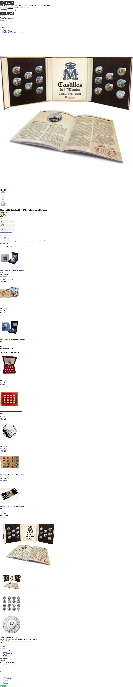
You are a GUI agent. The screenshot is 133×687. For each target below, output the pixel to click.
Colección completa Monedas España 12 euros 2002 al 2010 (10, 442)
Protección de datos (5, 664)
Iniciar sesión (2, 235)
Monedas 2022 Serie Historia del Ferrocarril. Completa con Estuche (12, 506)
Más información (3, 8)
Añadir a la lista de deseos (6, 232)
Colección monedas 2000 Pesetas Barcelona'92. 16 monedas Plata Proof (12, 474)
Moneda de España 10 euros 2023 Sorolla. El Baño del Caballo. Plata (12, 339)
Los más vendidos (5, 654)
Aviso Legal (4, 667)
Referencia (2, 243)
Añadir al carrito (4, 218)
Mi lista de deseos (5, 683)
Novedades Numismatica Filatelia (8, 653)
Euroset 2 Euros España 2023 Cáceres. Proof (8, 304)
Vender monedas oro (5, 656)
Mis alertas (4, 682)
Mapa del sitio (4, 655)
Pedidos (3, 679)
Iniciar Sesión (5, 9)
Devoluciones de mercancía (7, 678)
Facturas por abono (5, 680)
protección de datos (72, 644)
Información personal (5, 677)
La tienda (4, 669)
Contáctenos (4, 668)
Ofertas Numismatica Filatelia (7, 652)
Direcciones (4, 681)
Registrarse (7, 235)
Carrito (1, 9)
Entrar (1, 276)
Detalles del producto (5, 238)
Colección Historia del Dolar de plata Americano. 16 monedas (11, 411)
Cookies (3, 666)
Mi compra (2, 20)
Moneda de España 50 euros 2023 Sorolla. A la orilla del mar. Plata (12, 270)
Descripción (4, 237)
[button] (66, 15)
